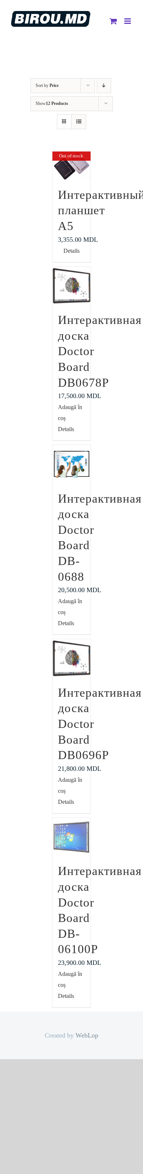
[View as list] (79, 121)
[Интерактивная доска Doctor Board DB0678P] (71, 286)
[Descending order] (104, 85)
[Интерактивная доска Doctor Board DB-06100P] (71, 837)
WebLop (87, 1035)
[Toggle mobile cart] (113, 21)
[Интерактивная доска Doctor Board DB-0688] (71, 464)
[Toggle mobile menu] (128, 21)
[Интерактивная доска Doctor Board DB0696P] (71, 658)
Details (71, 251)
